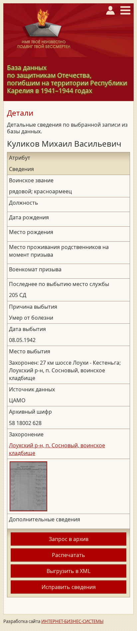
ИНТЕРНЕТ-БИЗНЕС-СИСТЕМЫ (72, 621)
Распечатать (68, 555)
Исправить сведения (69, 587)
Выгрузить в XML (68, 571)
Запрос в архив (68, 539)
